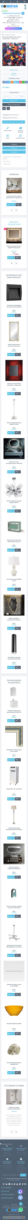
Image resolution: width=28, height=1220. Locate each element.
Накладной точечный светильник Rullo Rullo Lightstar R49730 (14, 658)
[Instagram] (3, 1183)
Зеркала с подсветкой (14, 223)
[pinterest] (25, 1183)
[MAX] (20, 1191)
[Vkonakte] (6, 1183)
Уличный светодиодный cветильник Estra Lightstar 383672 (14, 306)
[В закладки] (4, 108)
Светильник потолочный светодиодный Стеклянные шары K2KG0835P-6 (14, 946)
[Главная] (2, 34)
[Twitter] (14, 1183)
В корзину (11, 204)
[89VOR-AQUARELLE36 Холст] (14, 54)
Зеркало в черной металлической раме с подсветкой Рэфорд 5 (14, 1108)
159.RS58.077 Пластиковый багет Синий (14, 750)
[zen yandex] (19, 1183)
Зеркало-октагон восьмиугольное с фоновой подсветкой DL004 (14, 462)
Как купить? (14, 152)
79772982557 (9, 17)
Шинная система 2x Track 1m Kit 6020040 (14, 985)
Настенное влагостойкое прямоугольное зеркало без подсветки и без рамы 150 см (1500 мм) (14, 196)
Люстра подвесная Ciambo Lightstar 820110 (14, 501)
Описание (14, 144)
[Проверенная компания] (6, 1144)
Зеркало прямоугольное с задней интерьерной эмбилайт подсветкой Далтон (14, 246)
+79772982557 (18, 17)
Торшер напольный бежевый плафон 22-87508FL (14, 828)
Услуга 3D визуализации (13, 28)
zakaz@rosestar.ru (14, 21)
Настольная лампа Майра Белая (14, 579)
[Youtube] (17, 1183)
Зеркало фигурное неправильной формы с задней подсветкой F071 (14, 619)
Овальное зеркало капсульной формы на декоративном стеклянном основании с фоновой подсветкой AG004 (14, 867)
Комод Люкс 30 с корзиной (14, 789)
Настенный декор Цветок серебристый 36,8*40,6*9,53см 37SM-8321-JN (14, 1063)
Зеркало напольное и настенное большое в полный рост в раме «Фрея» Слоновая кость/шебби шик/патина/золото (14, 345)
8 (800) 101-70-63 (14, 19)
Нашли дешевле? (14, 92)
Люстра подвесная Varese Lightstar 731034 (14, 423)
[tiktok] (22, 1183)
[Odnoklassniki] (12, 1183)
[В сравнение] (8, 108)
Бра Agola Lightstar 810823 (14, 1023)
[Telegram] (20, 1197)
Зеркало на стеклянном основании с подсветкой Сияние (14, 384)
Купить (12, 257)
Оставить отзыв (14, 78)
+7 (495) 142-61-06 (13, 16)
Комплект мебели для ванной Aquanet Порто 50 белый (14, 711)
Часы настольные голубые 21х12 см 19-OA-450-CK (14, 906)
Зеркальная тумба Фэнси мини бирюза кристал (14, 540)
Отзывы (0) (14, 148)
